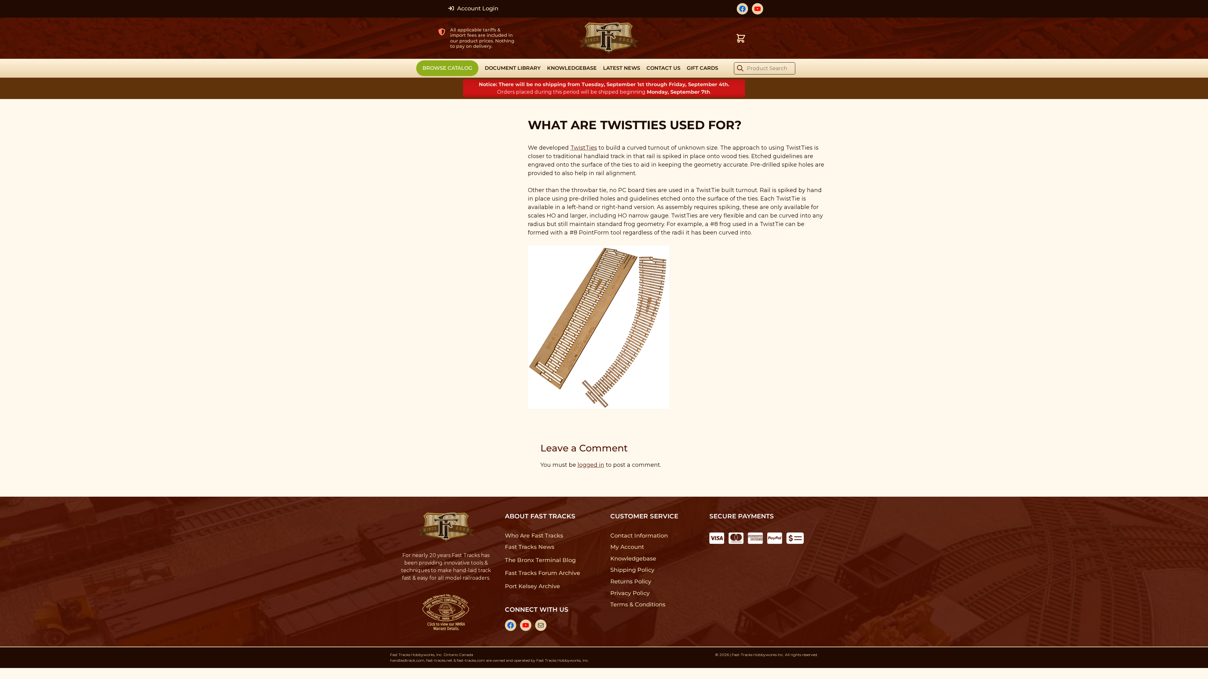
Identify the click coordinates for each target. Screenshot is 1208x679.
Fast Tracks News (529, 547)
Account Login (477, 8)
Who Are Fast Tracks (534, 535)
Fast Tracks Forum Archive (542, 573)
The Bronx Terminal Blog (540, 560)
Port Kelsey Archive (532, 586)
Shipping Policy (632, 569)
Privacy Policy (630, 593)
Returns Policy (631, 581)
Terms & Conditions (637, 604)
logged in (591, 464)
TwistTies (583, 147)
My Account (627, 547)
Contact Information (639, 535)
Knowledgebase (633, 558)
